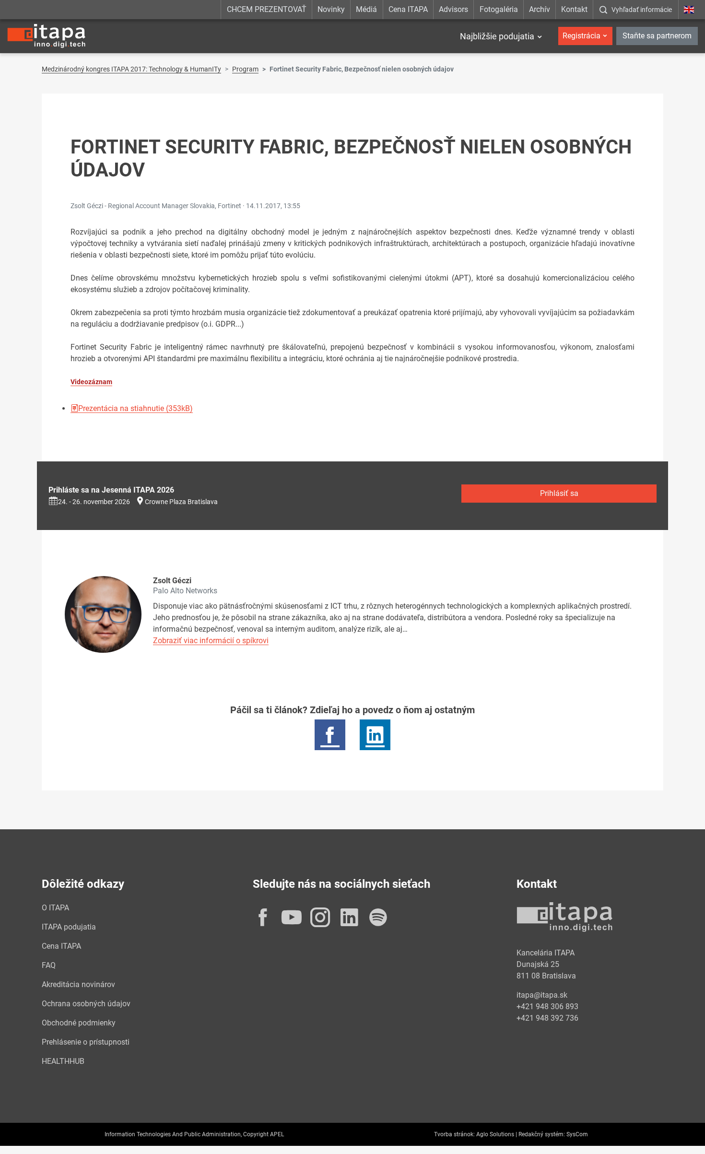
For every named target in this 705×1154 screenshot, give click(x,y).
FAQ (49, 965)
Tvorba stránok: (454, 1134)
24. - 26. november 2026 (94, 502)
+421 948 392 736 (547, 1018)
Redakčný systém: (541, 1134)
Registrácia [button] (581, 35)
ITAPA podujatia (69, 926)
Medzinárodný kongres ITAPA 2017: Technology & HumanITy (131, 69)
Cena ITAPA (408, 9)
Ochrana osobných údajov (86, 1003)
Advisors (453, 9)
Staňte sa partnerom (657, 35)
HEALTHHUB (63, 1061)
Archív (539, 9)
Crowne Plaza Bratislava (181, 502)
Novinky (331, 9)
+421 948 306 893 (547, 1006)
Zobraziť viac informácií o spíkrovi (211, 640)
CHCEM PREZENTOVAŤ (266, 9)
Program (245, 69)
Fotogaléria (499, 9)
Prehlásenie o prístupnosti (85, 1042)
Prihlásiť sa (559, 493)
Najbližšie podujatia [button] (497, 36)
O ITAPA (55, 907)
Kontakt (574, 9)
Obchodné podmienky (79, 1022)
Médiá (366, 9)
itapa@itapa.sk (542, 995)
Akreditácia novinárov (78, 984)
